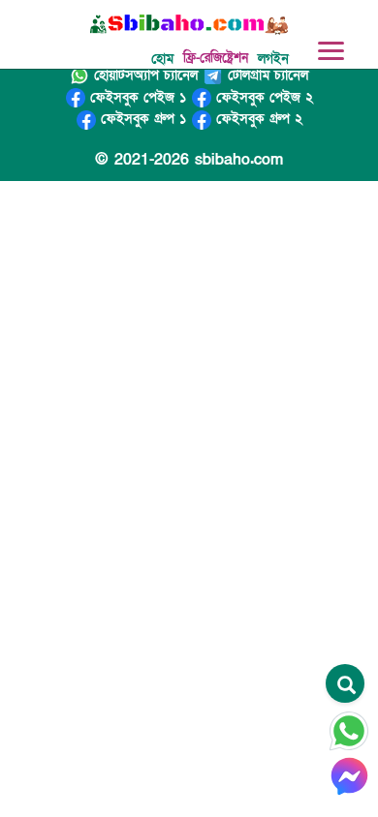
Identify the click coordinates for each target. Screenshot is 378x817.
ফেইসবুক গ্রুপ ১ (141, 118)
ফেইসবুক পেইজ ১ (135, 97)
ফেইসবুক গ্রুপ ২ (256, 118)
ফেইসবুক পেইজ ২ (262, 97)
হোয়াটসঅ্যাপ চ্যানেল (143, 75)
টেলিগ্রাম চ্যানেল (265, 75)
